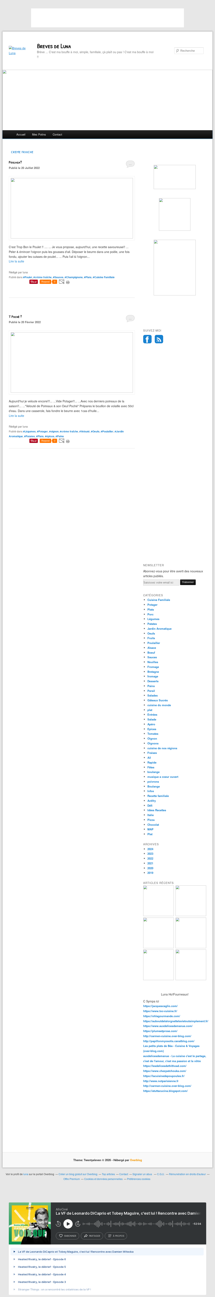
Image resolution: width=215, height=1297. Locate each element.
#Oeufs (95, 431)
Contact (57, 134)
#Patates (29, 436)
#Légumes (29, 431)
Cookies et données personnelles (103, 1179)
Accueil (20, 134)
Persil (151, 691)
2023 (150, 854)
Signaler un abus (142, 1174)
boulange (153, 772)
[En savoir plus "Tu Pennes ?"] (191, 979)
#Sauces (58, 277)
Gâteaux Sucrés (157, 700)
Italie (150, 815)
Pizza (151, 820)
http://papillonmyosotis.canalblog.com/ (168, 1041)
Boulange (153, 786)
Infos (150, 791)
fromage (152, 676)
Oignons (153, 743)
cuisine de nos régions (162, 748)
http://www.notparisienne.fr (160, 1081)
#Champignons (74, 277)
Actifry (151, 801)
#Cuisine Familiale (104, 277)
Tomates (152, 734)
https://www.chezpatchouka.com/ (164, 1071)
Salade (151, 719)
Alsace (151, 648)
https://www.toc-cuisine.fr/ (160, 1011)
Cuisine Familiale (158, 600)
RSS (159, 339)
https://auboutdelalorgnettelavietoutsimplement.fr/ (175, 1021)
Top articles (108, 1174)
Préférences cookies (138, 1179)
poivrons (153, 781)
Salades (152, 695)
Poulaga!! (15, 162)
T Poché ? (15, 316)
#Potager (42, 431)
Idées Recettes (156, 810)
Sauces (152, 657)
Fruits (151, 638)
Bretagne (153, 672)
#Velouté (84, 431)
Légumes (153, 619)
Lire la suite (16, 261)
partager (94, 1236)
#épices (49, 436)
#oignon (54, 431)
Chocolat (153, 825)
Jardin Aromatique (159, 629)
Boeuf (151, 652)
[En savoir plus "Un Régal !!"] (191, 947)
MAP (150, 829)
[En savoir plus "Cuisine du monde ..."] (191, 915)
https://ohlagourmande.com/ (161, 1016)
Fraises (152, 753)
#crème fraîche (42, 277)
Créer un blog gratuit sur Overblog (78, 1174)
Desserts (153, 681)
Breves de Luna (54, 46)
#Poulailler (107, 431)
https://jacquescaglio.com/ (160, 1006)
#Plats (88, 277)
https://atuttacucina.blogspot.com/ (165, 1091)
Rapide (151, 762)
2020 (150, 868)
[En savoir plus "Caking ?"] (158, 915)
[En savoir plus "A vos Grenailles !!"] (158, 979)
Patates (152, 624)
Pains (151, 686)
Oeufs (151, 633)
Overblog (136, 1160)
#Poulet (27, 277)
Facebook (147, 339)
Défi (149, 805)
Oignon (152, 738)
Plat (149, 834)
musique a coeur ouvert (162, 777)
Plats (150, 609)
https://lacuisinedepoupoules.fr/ (164, 1076)
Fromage (153, 667)
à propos (118, 1236)
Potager (152, 605)
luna (25, 1174)
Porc (150, 614)
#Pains (60, 436)
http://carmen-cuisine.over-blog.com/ (167, 1036)
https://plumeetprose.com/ (160, 1031)
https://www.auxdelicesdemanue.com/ (168, 1026)
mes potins (39, 134)
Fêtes (150, 767)
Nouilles (152, 662)
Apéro (151, 724)
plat (149, 710)
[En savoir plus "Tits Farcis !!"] (158, 947)
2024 (150, 849)
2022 (150, 858)
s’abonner (70, 1236)
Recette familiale (158, 796)
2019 (150, 873)
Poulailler (153, 643)
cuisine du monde (159, 705)
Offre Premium (71, 1179)
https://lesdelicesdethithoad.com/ (164, 1066)
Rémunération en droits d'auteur (187, 1174)
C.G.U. (161, 1174)
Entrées (152, 714)
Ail (149, 758)
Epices (151, 729)
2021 (150, 863)
